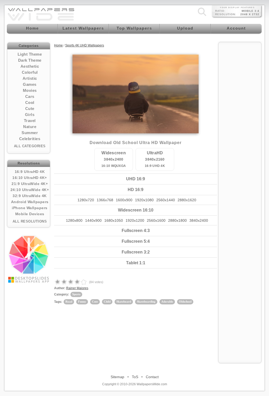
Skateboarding (146, 301)
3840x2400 (198, 220)
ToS (135, 377)
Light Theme (30, 54)
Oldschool (185, 301)
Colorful (30, 72)
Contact (152, 377)
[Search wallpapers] (202, 16)
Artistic (30, 78)
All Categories (30, 146)
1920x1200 (135, 220)
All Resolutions (30, 221)
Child (107, 301)
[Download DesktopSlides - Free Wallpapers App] (29, 259)
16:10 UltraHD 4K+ (29, 178)
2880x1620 (187, 200)
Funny (82, 301)
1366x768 (105, 200)
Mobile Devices (29, 214)
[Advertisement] (240, 124)
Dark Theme (30, 60)
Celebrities (29, 138)
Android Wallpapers (30, 202)
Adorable (167, 301)
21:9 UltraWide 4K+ (30, 184)
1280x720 (85, 200)
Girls (30, 114)
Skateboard (123, 301)
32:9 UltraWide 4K (30, 196)
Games (30, 84)
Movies (30, 90)
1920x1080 (144, 200)
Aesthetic (29, 66)
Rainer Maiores (77, 288)
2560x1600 (156, 220)
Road (68, 301)
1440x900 (93, 220)
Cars (29, 96)
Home (58, 45)
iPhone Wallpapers (30, 208)
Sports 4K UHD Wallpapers (84, 45)
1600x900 (124, 200)
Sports (76, 294)
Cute (29, 108)
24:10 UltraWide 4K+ (30, 190)
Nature (29, 126)
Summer (30, 132)
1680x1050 (113, 220)
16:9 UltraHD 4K (30, 172)
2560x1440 (165, 200)
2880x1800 (177, 220)
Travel (30, 120)
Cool (29, 102)
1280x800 (74, 220)
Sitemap (117, 377)
